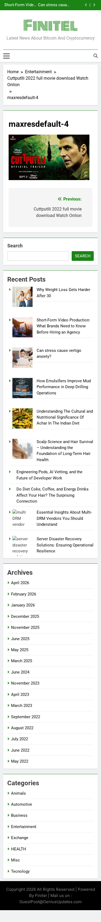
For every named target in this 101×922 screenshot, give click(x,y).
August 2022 (22, 727)
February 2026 (23, 594)
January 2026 (23, 605)
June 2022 (20, 750)
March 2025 (21, 660)
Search (15, 245)
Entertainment (23, 826)
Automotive (21, 804)
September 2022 (25, 716)
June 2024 (20, 672)
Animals (18, 793)
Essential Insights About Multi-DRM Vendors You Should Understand (64, 518)
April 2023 (20, 694)
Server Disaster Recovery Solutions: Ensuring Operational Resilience (65, 545)
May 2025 (19, 649)
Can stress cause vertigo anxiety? (53, 5)
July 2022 (19, 739)
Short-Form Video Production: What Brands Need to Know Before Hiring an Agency (20, 5)
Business (19, 815)
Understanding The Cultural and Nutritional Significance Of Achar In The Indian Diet (65, 417)
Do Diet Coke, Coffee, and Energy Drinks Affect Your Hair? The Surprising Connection (52, 495)
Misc (15, 860)
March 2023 (21, 705)
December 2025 (25, 616)
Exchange (19, 837)
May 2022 (19, 761)
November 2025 (25, 627)
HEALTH (18, 849)
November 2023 (25, 683)
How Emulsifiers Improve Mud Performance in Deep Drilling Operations (64, 386)
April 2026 (20, 582)
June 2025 (20, 638)
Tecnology (20, 871)
